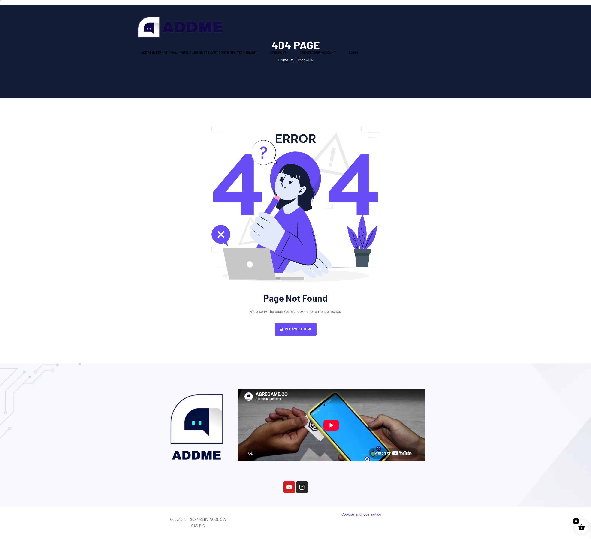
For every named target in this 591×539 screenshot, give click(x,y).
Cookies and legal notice (361, 514)
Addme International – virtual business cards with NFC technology (199, 52)
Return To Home (298, 329)
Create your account (318, 52)
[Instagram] (302, 487)
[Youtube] (289, 487)
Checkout (278, 52)
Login (353, 52)
